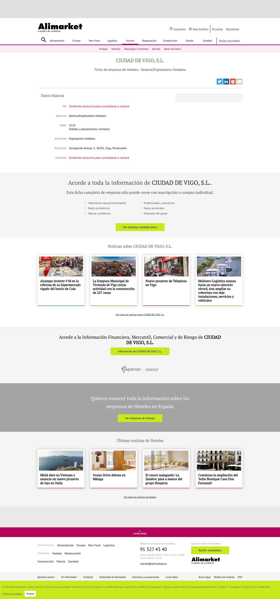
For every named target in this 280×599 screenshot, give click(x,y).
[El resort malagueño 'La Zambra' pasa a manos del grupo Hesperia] (166, 468)
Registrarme (232, 29)
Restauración (149, 40)
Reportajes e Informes (136, 48)
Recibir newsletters (229, 40)
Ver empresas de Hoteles (140, 418)
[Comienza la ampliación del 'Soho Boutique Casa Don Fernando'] (219, 468)
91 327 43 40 (153, 549)
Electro (189, 40)
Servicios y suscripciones (145, 577)
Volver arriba (140, 533)
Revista (156, 48)
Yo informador (69, 577)
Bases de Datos (172, 48)
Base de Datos (200, 29)
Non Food (94, 40)
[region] (140, 590)
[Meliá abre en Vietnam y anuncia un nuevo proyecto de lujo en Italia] (61, 468)
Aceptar (30, 593)
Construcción (170, 40)
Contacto (88, 577)
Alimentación (57, 40)
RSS (240, 577)
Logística (112, 40)
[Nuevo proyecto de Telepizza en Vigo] (166, 280)
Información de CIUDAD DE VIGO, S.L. (140, 351)
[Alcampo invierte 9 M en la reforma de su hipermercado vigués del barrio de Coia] (61, 280)
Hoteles (130, 40)
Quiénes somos (46, 577)
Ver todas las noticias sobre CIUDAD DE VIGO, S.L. (140, 314)
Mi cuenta (217, 29)
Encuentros (179, 29)
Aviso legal (204, 577)
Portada (103, 48)
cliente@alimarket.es (153, 564)
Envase (77, 40)
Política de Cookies (224, 577)
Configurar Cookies (12, 593)
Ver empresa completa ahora (140, 227)
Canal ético (172, 577)
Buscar (44, 40)
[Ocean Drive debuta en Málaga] (113, 468)
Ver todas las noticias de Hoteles (140, 497)
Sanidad (207, 40)
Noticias (115, 48)
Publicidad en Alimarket (112, 577)
